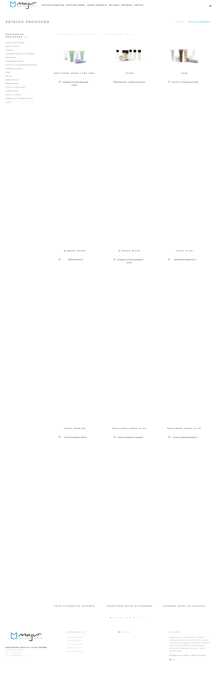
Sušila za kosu (13, 95)
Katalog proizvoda (75, 637)
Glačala (10, 50)
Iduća (142, 617)
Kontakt (139, 5)
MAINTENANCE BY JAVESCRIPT (108, 670)
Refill (9, 76)
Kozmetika (11, 57)
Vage (8, 102)
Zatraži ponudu (74, 641)
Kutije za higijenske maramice (21, 65)
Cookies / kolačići (75, 648)
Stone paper (12, 91)
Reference (127, 5)
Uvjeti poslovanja (75, 644)
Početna (180, 22)
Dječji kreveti (13, 46)
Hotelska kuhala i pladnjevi (20, 54)
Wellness (114, 5)
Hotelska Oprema (75, 5)
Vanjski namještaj (97, 5)
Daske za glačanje (15, 42)
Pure (8, 72)
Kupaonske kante (15, 61)
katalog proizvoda (199, 22)
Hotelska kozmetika (53, 5)
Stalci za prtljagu (15, 87)
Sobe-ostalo (12, 80)
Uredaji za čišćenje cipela (19, 98)
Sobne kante (12, 83)
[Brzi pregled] (87, 55)
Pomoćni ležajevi (14, 68)
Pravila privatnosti (75, 651)
